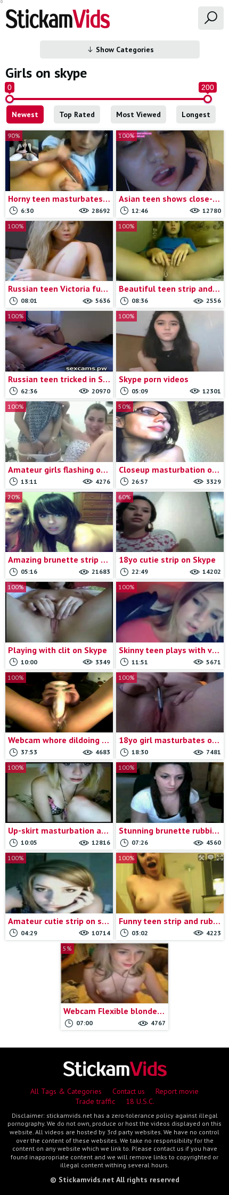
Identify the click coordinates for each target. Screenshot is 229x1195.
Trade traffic (95, 1101)
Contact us (128, 1091)
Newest (25, 114)
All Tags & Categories (66, 1091)
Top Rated (77, 114)
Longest (196, 114)
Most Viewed (138, 114)
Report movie (177, 1091)
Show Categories (124, 49)
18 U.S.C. (140, 1101)
